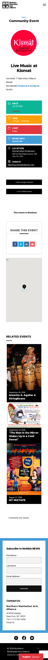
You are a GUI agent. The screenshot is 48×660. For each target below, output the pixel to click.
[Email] (32, 244)
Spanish (35, 656)
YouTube (32, 638)
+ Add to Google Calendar (24, 182)
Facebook (22, 86)
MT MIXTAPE (17, 500)
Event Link (17, 141)
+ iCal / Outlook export (24, 191)
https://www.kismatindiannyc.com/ (21, 165)
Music (24, 17)
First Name (11, 555)
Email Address (13, 576)
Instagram (35, 86)
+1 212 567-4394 (17, 619)
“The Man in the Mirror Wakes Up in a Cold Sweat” (24, 436)
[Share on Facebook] (15, 244)
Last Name (11, 566)
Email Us (10, 622)
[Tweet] (20, 244)
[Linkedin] (26, 244)
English (26, 656)
